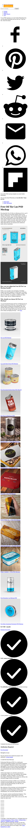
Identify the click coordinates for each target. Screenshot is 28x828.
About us (3, 821)
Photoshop (10, 19)
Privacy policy (7, 826)
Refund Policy (22, 820)
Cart (5, 15)
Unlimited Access (8, 6)
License (5, 11)
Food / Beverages (8, 203)
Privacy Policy (14, 820)
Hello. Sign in (7, 14)
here (21, 310)
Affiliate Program (10, 821)
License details (9, 757)
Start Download (6, 20)
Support (5, 12)
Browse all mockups (8, 4)
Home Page (6, 201)
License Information (6, 820)
